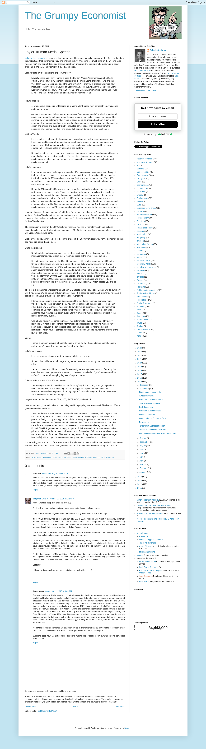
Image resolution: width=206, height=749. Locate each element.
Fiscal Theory (143, 218)
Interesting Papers (65, 457)
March (142, 464)
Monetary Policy (79, 457)
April (142, 461)
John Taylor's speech (35, 58)
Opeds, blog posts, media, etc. (152, 540)
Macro (139, 257)
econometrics (143, 185)
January (143, 472)
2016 (139, 378)
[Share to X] (71, 453)
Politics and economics (96, 457)
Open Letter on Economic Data (152, 418)
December (144, 385)
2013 (139, 480)
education (141, 192)
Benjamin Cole (39, 499)
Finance (140, 211)
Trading (140, 326)
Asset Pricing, (145, 546)
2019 (139, 367)
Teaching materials (147, 543)
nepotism (141, 270)
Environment (142, 198)
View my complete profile (145, 90)
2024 (139, 348)
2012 (139, 484)
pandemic (141, 283)
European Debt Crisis (146, 208)
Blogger (127, 728)
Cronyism (141, 178)
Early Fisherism (146, 407)
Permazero (144, 422)
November (144, 389)
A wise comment (146, 396)
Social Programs (144, 303)
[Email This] (65, 453)
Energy (140, 195)
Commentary (37, 457)
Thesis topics (142, 319)
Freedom (141, 221)
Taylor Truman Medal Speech (152, 426)
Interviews (141, 247)
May (142, 457)
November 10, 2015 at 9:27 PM (60, 499)
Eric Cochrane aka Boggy (150, 570)
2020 (139, 363)
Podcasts (141, 287)
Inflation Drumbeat (147, 415)
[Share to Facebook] (74, 453)
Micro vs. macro (143, 260)
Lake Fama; (144, 582)
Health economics (145, 228)
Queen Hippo (145, 573)
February (144, 468)
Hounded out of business (150, 411)
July (142, 449)
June (142, 453)
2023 (139, 351)
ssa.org (140, 555)
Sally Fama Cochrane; (149, 567)
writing (140, 336)
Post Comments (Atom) (47, 711)
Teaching (141, 316)
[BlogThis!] (68, 453)
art (138, 165)
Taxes (139, 313)
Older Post (119, 706)
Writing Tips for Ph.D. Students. (150, 513)
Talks (139, 310)
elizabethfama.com (147, 562)
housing (140, 231)
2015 (139, 382)
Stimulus (140, 306)
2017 (139, 374)
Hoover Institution (142, 71)
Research (143, 536)
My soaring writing (147, 552)
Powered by (150, 134)
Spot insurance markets (149, 403)
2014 (139, 477)
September (145, 442)
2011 (139, 488)
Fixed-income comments (150, 392)
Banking (140, 169)
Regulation (110, 457)
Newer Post (31, 706)
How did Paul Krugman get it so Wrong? (154, 505)
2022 (139, 355)
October (143, 438)
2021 (139, 359)
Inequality (141, 238)
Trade (139, 323)
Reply (35, 490)
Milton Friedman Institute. (148, 500)
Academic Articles (144, 159)
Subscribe (158, 124)
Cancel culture (143, 172)
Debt (139, 182)
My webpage (142, 533)
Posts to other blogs (145, 293)
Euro (55, 457)
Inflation (140, 241)
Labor (139, 251)
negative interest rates (146, 267)
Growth (140, 224)
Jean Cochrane (146, 576)
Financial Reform (144, 215)
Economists (47, 457)
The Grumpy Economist (75, 15)
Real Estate (142, 297)
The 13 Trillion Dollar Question (152, 429)
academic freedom (145, 162)
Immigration (142, 234)
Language (141, 254)
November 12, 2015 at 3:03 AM (58, 591)
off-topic (140, 277)
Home (75, 706)
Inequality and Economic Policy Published (157, 433)
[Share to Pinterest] (77, 453)
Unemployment (143, 329)
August (143, 446)
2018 (139, 370)
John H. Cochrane (158, 50)
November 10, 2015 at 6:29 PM (55, 474)
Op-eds (140, 280)
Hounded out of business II (151, 399)
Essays (140, 201)
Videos (140, 333)
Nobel (139, 274)
